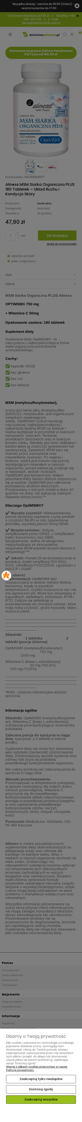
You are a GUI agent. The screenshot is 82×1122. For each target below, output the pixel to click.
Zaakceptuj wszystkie (41, 1099)
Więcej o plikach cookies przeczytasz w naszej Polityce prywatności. (36, 1068)
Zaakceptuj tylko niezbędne (41, 1079)
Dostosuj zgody (41, 1089)
